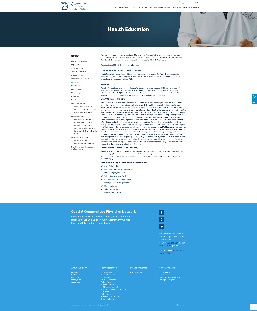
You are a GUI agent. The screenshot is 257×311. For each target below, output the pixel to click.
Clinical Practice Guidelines (83, 107)
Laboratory (75, 96)
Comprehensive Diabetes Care (84, 128)
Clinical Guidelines (80, 140)
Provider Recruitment (191, 7)
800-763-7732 (196, 3)
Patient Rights (106, 294)
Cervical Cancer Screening (83, 122)
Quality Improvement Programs (85, 109)
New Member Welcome (79, 61)
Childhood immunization (82, 125)
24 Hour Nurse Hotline (79, 72)
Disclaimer (163, 275)
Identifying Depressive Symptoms (117, 182)
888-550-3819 (178, 251)
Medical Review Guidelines (83, 112)
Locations (75, 277)
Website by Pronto (181, 305)
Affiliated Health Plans (109, 279)
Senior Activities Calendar (80, 79)
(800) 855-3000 (165, 245)
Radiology (74, 100)
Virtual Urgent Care (78, 68)
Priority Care (75, 86)
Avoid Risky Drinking (112, 166)
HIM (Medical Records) (109, 287)
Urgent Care (143, 7)
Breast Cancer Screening (82, 119)
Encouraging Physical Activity (115, 172)
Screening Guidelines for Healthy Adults (85, 132)
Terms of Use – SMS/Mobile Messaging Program (169, 278)
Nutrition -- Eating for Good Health (117, 179)
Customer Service (77, 75)
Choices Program (77, 93)
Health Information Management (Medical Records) (83, 148)
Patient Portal (106, 282)
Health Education (77, 82)
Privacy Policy (164, 272)
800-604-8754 (164, 253)
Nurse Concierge (77, 89)
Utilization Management (79, 137)
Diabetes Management (112, 192)
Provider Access (136, 272)
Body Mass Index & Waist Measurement (119, 169)
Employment (177, 7)
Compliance (75, 282)
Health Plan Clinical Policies (84, 143)
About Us (113, 7)
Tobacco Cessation (111, 189)
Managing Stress (110, 186)
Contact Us (168, 7)
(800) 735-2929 (172, 243)
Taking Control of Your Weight (115, 176)
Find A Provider (123, 7)
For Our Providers (156, 7)
